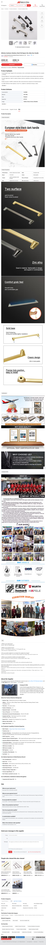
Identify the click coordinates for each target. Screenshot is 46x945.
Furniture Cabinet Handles (21, 929)
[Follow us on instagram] (40, 937)
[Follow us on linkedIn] (32, 939)
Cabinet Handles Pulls (6, 920)
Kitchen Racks (25, 905)
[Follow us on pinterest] (44, 937)
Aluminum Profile (4, 905)
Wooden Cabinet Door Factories (8, 929)
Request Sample (21, 67)
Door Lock (3, 903)
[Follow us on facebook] (37, 937)
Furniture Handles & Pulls (22, 8)
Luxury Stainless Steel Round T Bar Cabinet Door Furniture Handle (6, 891)
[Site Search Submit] (29, 5)
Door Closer (14, 903)
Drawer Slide (14, 729)
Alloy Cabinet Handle (16, 932)
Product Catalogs (18, 901)
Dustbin (35, 905)
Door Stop (25, 903)
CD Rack (35, 907)
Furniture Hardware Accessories (34, 926)
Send (10, 851)
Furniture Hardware (13, 8)
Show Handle (15, 920)
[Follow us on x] (38, 937)
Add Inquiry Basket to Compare (23, 47)
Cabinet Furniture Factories (20, 926)
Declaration (35, 941)
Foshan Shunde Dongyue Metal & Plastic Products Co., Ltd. (15, 55)
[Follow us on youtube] (42, 937)
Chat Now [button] (35, 64)
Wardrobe (14, 907)
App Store (4, 937)
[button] (2, 2)
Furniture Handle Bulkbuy (38, 932)
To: (7, 838)
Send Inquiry (12, 64)
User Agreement (29, 941)
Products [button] (12, 5)
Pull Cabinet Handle (5, 932)
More (2, 910)
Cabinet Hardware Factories (7, 926)
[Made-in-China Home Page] (23, 2)
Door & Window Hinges (38, 903)
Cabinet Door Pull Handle (26, 932)
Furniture (6, 8)
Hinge (10, 729)
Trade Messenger (20, 937)
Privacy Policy (41, 941)
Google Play (11, 937)
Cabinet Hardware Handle (33, 929)
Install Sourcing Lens (7, 939)
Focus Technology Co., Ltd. (14, 941)
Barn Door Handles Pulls (24, 920)
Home (2, 8)
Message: (6, 841)
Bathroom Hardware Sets (17, 905)
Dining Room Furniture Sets (28, 907)
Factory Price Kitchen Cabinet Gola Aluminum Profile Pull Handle (39, 873)
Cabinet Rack (3, 907)
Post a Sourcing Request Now (34, 851)
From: (7, 835)
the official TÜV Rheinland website (36, 681)
